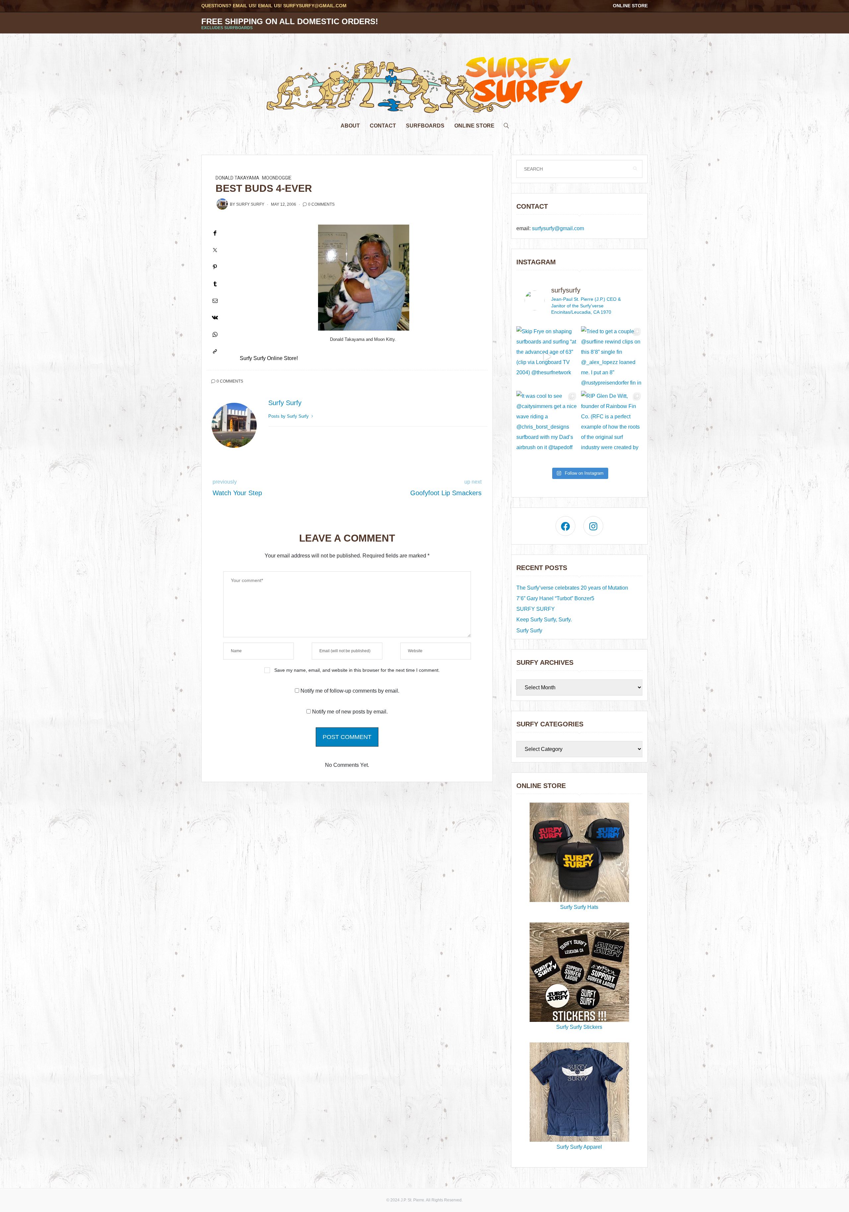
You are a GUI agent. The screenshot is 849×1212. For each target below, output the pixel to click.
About (350, 126)
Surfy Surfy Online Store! (269, 358)
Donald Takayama (237, 178)
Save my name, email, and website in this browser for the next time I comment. (357, 670)
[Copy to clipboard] (215, 351)
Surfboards (425, 126)
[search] (506, 124)
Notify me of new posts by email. (350, 711)
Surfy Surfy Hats (579, 907)
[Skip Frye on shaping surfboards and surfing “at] (547, 357)
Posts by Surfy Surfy (289, 416)
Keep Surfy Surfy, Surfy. (544, 619)
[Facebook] (215, 233)
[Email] (215, 300)
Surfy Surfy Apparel (579, 1147)
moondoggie (277, 178)
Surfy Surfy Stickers (579, 1027)
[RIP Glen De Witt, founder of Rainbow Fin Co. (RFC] (611, 421)
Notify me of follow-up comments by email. (349, 691)
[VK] (215, 317)
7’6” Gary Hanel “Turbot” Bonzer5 (555, 598)
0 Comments (321, 204)
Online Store (630, 5)
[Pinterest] (215, 266)
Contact (383, 126)
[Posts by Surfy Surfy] (222, 204)
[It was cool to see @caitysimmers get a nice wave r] (547, 421)
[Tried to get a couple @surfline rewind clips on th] (611, 357)
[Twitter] (215, 249)
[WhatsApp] (215, 334)
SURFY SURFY (535, 609)
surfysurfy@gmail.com (315, 5)
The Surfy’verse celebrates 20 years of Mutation (572, 588)
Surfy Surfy (250, 204)
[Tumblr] (215, 283)
